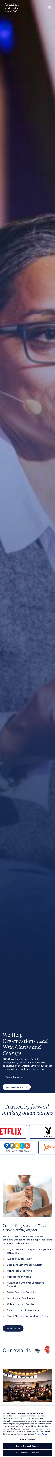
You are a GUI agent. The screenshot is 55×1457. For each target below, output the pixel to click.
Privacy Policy (41, 1434)
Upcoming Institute (14, 1087)
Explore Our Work (14, 1077)
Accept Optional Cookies (27, 1453)
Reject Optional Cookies (27, 1446)
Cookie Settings (27, 1439)
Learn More (11, 1328)
